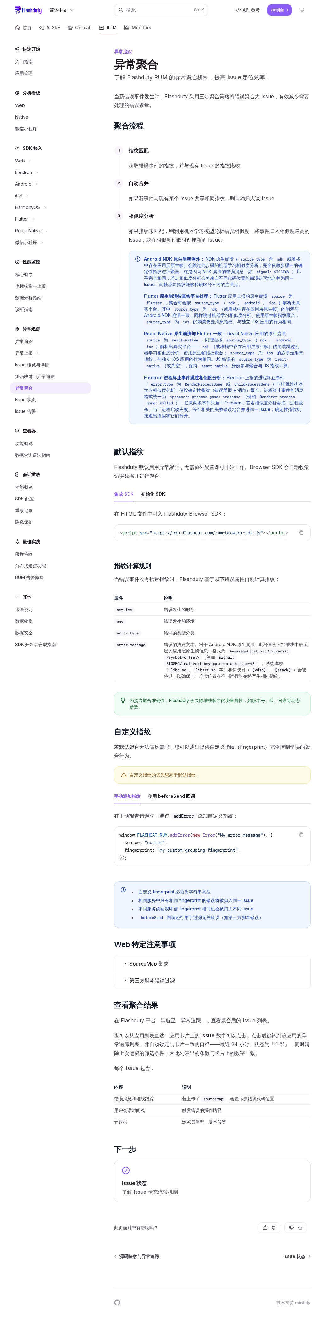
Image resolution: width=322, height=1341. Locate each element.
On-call (83, 27)
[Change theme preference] (302, 10)
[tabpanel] (212, 530)
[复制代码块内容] (301, 532)
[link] (212, 1181)
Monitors (141, 27)
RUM (112, 27)
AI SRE (53, 27)
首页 (27, 27)
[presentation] (212, 533)
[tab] (124, 494)
